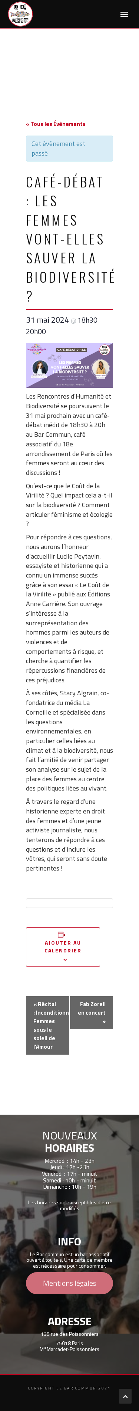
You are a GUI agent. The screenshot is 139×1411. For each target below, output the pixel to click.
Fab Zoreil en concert (92, 1012)
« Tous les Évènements (56, 124)
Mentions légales (69, 1283)
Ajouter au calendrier (63, 946)
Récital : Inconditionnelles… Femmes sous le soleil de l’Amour (51, 1025)
